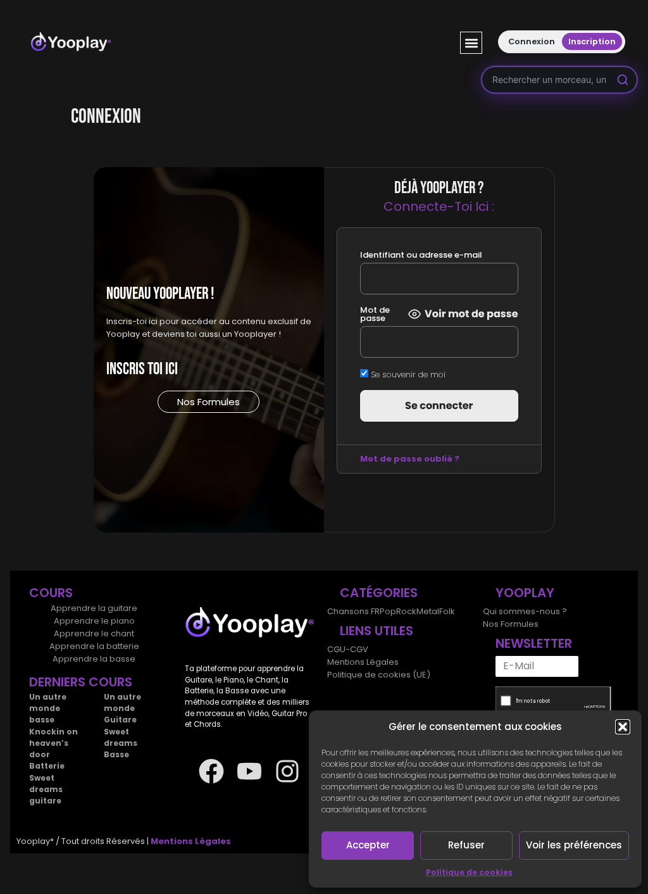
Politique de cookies (469, 872)
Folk (447, 611)
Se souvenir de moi (407, 374)
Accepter (368, 845)
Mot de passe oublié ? (409, 459)
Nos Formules (511, 624)
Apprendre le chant (94, 633)
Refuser (466, 845)
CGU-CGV (347, 649)
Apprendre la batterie (94, 646)
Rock (406, 611)
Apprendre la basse (94, 659)
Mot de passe (375, 314)
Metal (427, 611)
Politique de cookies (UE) (378, 675)
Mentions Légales (363, 662)
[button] (622, 727)
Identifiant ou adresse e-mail (421, 255)
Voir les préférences (574, 845)
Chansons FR (353, 611)
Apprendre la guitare (94, 608)
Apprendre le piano (94, 621)
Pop (388, 611)
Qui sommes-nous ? (525, 611)
